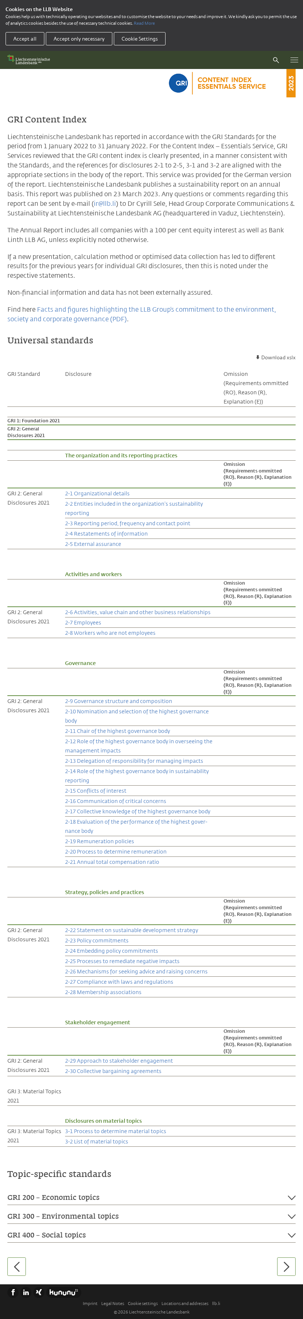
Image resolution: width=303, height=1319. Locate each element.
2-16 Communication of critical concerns (115, 801)
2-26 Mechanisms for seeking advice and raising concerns (136, 971)
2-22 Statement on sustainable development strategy (131, 930)
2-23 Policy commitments (97, 940)
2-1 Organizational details (97, 493)
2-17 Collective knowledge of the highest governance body (137, 811)
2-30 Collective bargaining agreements (113, 1071)
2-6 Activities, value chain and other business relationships (138, 612)
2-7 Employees (83, 622)
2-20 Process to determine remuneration (116, 851)
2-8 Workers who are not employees (110, 633)
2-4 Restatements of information (106, 533)
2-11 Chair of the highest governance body (117, 731)
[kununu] (63, 1292)
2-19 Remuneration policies (99, 841)
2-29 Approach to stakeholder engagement (119, 1060)
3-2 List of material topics (96, 1141)
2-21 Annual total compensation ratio (112, 862)
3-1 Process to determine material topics (115, 1131)
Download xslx (278, 357)
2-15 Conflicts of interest (95, 790)
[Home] (30, 60)
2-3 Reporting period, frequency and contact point (127, 523)
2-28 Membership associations (103, 992)
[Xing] (38, 1292)
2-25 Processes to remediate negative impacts (122, 961)
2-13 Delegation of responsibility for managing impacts (134, 761)
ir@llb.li (105, 203)
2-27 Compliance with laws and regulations (119, 982)
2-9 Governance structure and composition (118, 701)
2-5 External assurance (93, 544)
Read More (144, 23)
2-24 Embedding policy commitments (111, 951)
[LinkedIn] (25, 1292)
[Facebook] (12, 1292)
